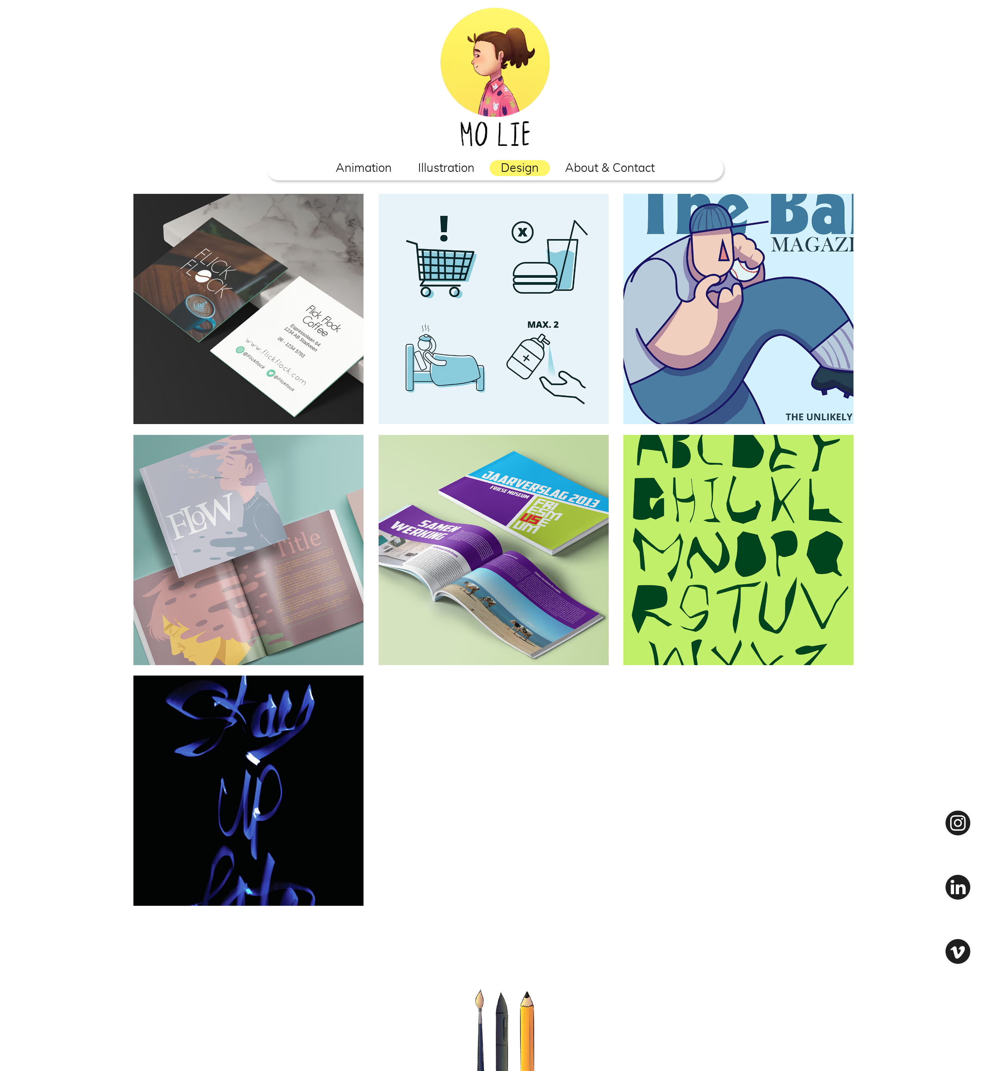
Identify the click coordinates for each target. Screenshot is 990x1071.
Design (520, 168)
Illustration (446, 168)
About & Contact (610, 168)
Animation (364, 168)
